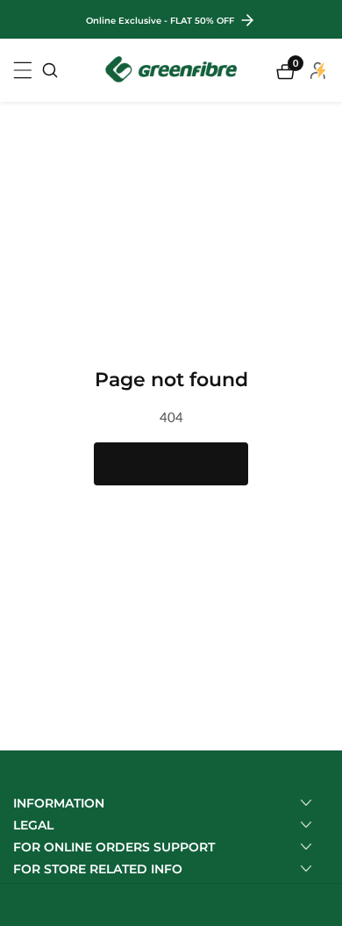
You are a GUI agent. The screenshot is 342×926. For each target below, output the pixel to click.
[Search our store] (50, 70)
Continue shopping (171, 463)
